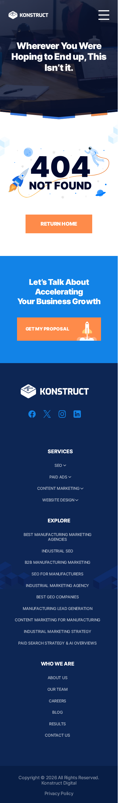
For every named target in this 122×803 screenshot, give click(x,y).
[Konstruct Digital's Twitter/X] (47, 416)
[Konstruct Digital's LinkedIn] (77, 416)
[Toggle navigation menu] (103, 15)
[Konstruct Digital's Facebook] (32, 416)
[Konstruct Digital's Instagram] (62, 416)
